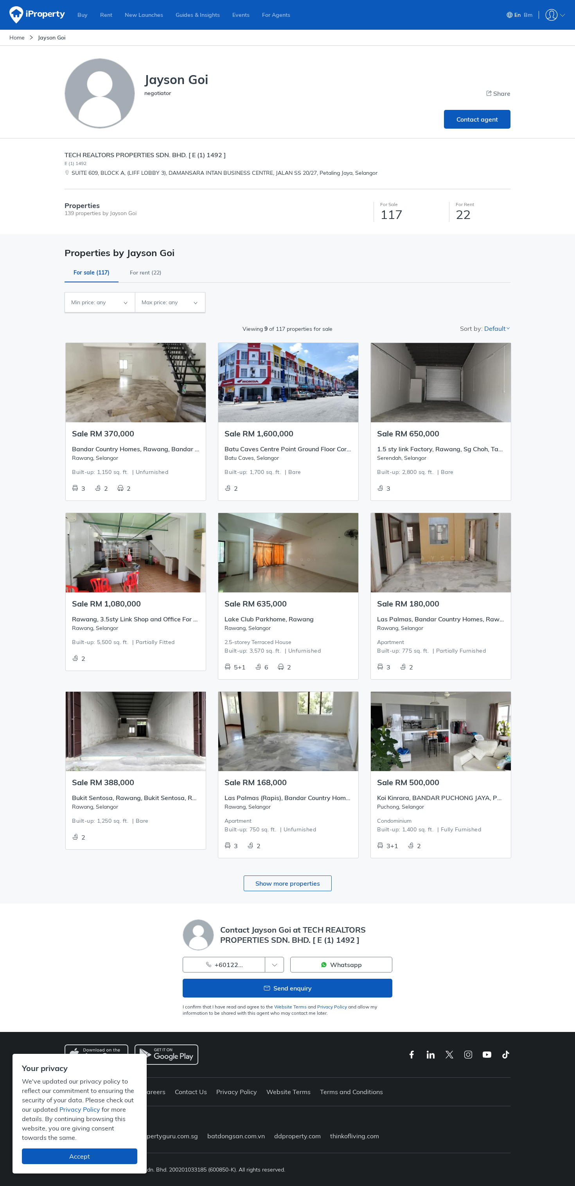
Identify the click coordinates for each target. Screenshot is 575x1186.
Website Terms (290, 1007)
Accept (79, 1156)
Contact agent (477, 119)
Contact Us (191, 1092)
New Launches (144, 14)
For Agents (276, 14)
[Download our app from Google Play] (166, 1054)
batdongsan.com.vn (236, 1136)
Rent (106, 14)
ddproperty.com (297, 1136)
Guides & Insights (198, 14)
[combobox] (100, 302)
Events (241, 14)
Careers (153, 1092)
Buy (82, 14)
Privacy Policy (332, 1007)
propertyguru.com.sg (167, 1136)
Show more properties (287, 883)
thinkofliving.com (354, 1136)
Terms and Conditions (351, 1092)
